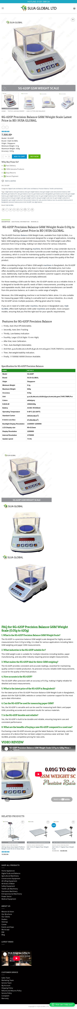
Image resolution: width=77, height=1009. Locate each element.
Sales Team (6, 978)
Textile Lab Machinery (16, 111)
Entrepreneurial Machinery (12, 894)
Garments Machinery (9, 891)
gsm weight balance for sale (15, 196)
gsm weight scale (18, 198)
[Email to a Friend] (14, 209)
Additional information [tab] (21, 222)
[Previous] (5, 54)
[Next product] (3, 127)
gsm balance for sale (14, 194)
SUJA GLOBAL (10, 205)
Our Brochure (7, 914)
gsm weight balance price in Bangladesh (53, 196)
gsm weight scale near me (47, 198)
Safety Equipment (8, 886)
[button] (3, 8)
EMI (3, 932)
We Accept (5, 929)
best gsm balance (19, 192)
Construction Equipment (11, 878)
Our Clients (6, 917)
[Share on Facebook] (7, 209)
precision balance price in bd (17, 202)
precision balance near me (49, 200)
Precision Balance (44, 188)
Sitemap (5, 922)
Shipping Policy (7, 988)
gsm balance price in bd (60, 194)
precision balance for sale (33, 200)
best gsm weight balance (32, 192)
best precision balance (60, 192)
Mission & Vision (8, 911)
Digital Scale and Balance (15, 188)
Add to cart (19, 156)
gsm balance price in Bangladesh (43, 194)
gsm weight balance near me (32, 196)
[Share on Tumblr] (28, 209)
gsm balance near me (26, 194)
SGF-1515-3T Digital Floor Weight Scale (38, 848)
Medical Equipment (9, 899)
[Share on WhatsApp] (3, 209)
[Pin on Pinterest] (17, 209)
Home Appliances (8, 871)
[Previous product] (6, 127)
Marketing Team (8, 980)
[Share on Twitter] (10, 209)
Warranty (5, 998)
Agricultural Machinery (10, 876)
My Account (6, 985)
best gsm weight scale (46, 192)
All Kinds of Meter (8, 884)
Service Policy (7, 993)
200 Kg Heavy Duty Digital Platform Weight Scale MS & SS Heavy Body (13, 848)
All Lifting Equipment (9, 881)
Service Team (7, 983)
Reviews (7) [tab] (34, 222)
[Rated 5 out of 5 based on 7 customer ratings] (38, 131)
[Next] (71, 54)
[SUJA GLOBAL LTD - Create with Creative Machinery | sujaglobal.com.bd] (38, 8)
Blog (3, 935)
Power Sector (7, 896)
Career (4, 924)
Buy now (34, 156)
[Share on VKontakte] (21, 209)
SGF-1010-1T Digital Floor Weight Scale (63, 848)
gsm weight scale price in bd (17, 200)
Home (4, 111)
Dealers (4, 919)
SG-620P (28, 202)
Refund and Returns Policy (11, 991)
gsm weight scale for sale (31, 198)
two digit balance (37, 202)
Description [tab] (6, 222)
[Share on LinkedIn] (25, 209)
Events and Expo (8, 927)
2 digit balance (9, 192)
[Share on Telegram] (32, 209)
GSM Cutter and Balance (35, 111)
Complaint (5, 996)
